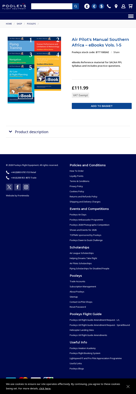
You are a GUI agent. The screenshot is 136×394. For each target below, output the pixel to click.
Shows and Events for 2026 (83, 229)
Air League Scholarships (82, 253)
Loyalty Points (76, 176)
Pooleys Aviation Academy (83, 348)
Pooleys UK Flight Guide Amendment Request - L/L (95, 319)
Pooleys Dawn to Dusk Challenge (86, 240)
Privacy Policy (76, 186)
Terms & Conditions (79, 181)
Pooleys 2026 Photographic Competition (89, 224)
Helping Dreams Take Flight (83, 258)
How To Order (77, 170)
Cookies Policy (77, 191)
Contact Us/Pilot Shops (81, 301)
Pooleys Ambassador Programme (86, 219)
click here (45, 388)
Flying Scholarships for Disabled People (89, 268)
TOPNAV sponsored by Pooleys (85, 235)
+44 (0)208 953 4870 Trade (23, 177)
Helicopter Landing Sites (82, 329)
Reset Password (78, 306)
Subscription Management (83, 286)
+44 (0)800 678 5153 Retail (23, 172)
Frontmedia (23, 195)
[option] (34, 70)
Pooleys (31, 23)
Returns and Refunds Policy (83, 196)
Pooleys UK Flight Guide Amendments (88, 335)
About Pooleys (77, 291)
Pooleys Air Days (78, 214)
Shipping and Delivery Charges (85, 201)
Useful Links (76, 363)
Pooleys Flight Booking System (85, 353)
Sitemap (74, 296)
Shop (19, 23)
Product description (31, 131)
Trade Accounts (77, 281)
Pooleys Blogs (77, 368)
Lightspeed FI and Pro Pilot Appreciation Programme (96, 358)
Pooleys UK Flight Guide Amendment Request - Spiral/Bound (100, 325)
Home (9, 23)
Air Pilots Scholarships (81, 263)
